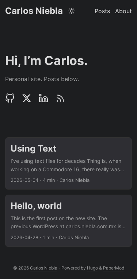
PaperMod (113, 268)
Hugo (92, 268)
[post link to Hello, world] (68, 220)
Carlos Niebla (34, 10)
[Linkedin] (43, 98)
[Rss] (60, 98)
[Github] (11, 98)
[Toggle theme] (71, 11)
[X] (26, 98)
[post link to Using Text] (68, 163)
